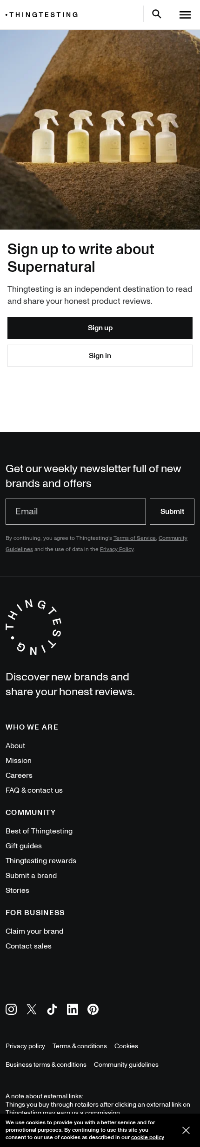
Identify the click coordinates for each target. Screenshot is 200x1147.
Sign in (100, 356)
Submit (172, 511)
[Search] (156, 14)
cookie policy (147, 1137)
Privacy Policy (116, 549)
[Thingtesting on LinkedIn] (72, 1011)
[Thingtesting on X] (31, 1011)
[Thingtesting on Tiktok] (52, 1011)
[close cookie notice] (186, 1130)
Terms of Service (134, 538)
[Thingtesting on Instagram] (11, 1011)
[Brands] (44, 15)
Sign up (100, 328)
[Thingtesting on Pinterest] (93, 1011)
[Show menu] (185, 15)
